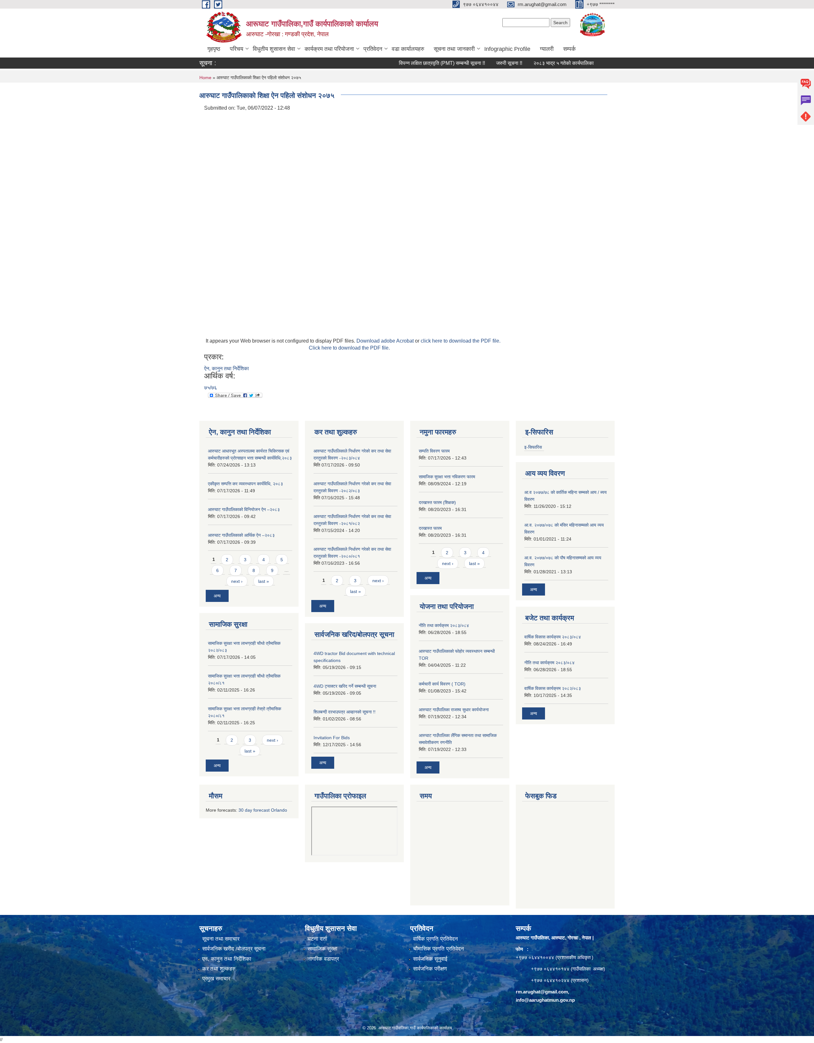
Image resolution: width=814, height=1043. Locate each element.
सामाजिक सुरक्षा (322, 949)
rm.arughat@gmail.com (542, 991)
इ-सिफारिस (533, 447)
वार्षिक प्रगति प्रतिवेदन (435, 939)
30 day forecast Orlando (262, 810)
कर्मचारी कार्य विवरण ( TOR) (442, 683)
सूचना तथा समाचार (220, 939)
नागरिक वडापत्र (323, 959)
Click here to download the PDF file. (349, 348)
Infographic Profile (507, 49)
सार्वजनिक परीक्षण (430, 969)
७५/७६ (210, 387)
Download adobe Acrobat (385, 341)
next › (237, 581)
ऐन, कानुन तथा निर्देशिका (226, 368)
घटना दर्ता (317, 939)
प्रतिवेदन (372, 49)
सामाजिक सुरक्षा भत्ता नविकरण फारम (447, 476)
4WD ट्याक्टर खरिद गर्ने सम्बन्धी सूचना (345, 686)
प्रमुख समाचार (216, 979)
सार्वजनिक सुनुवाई (430, 959)
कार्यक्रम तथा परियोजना (329, 49)
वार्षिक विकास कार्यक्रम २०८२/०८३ (552, 688)
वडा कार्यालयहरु (408, 49)
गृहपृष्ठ (213, 49)
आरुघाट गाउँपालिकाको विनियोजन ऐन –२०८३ (244, 509)
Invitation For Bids (332, 737)
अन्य (217, 595)
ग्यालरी (547, 49)
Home (205, 77)
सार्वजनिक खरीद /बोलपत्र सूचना (234, 949)
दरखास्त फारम (430, 528)
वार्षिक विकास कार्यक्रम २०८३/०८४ (552, 636)
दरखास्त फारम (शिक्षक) (437, 502)
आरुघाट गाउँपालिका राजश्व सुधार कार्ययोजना (454, 709)
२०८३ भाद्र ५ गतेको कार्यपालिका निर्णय (539, 63)
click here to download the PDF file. (460, 341)
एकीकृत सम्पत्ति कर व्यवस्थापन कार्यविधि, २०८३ (245, 483)
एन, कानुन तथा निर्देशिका (226, 959)
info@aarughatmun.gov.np (545, 1000)
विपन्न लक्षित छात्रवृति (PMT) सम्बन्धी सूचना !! (412, 63)
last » (263, 581)
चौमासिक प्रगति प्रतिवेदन (438, 949)
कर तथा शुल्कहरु (219, 969)
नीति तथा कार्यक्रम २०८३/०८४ (444, 625)
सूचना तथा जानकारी (454, 49)
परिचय (236, 49)
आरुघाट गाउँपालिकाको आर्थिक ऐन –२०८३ (241, 535)
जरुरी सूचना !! (479, 63)
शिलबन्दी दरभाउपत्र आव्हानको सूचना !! (345, 711)
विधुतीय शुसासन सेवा (274, 49)
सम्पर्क (569, 49)
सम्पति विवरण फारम (434, 450)
